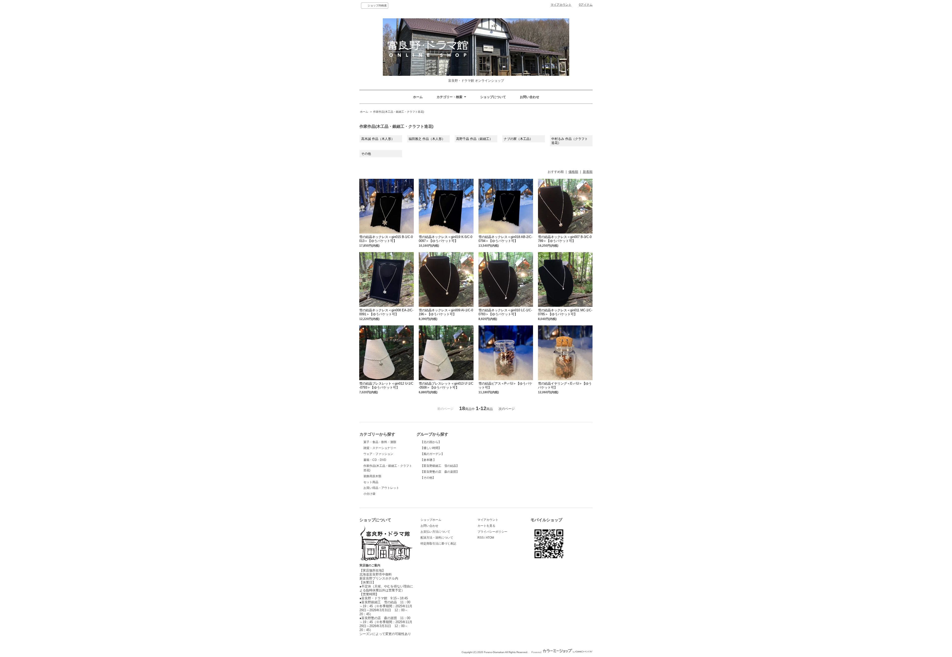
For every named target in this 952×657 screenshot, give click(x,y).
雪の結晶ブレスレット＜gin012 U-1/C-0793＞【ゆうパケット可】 (386, 385)
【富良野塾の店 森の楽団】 (439, 471)
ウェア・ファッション (378, 454)
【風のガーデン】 (432, 454)
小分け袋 (369, 494)
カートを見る (486, 525)
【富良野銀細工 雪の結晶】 (439, 466)
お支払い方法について (435, 531)
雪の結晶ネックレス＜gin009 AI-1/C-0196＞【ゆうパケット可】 (446, 312)
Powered (536, 652)
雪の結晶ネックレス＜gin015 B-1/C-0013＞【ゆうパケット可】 (386, 239)
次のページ (507, 409)
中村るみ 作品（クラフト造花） (569, 141)
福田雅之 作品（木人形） (427, 139)
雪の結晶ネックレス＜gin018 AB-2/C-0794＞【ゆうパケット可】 (505, 239)
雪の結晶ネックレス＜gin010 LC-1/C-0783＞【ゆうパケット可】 (505, 312)
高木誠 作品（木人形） (377, 139)
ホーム (418, 97)
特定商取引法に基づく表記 (438, 543)
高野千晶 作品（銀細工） (474, 139)
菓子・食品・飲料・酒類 (379, 442)
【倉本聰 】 (428, 460)
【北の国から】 (430, 442)
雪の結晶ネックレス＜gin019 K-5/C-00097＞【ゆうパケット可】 (445, 239)
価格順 (573, 172)
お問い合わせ (529, 97)
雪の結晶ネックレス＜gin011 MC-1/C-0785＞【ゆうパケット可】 (565, 312)
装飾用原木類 (372, 476)
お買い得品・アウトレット (381, 488)
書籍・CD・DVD (374, 460)
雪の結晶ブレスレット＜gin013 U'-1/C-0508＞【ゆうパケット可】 (446, 385)
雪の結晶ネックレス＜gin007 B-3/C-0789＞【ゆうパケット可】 (565, 239)
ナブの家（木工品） (518, 139)
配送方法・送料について (436, 537)
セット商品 (370, 482)
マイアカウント (561, 4)
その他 (366, 154)
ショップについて (493, 97)
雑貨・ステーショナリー (379, 448)
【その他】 (427, 477)
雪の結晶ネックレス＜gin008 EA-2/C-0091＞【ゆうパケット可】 (386, 312)
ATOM (490, 537)
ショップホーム (430, 520)
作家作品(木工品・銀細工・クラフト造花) (398, 111)
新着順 (588, 172)
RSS (480, 537)
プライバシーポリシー (492, 531)
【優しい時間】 (430, 448)
